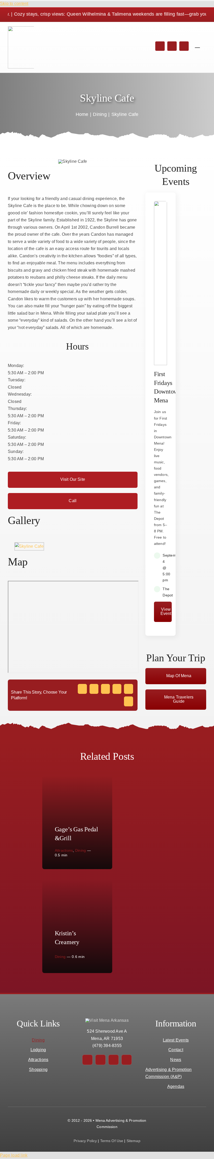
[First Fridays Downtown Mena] (160, 364)
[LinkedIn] (105, 689)
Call (72, 501)
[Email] (128, 701)
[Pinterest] (128, 689)
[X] (94, 689)
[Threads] (117, 689)
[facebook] (160, 46)
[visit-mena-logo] (29, 28)
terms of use (111, 1141)
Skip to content (14, 3)
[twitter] (172, 46)
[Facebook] (82, 689)
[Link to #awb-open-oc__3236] (197, 44)
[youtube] (126, 1060)
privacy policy (85, 1141)
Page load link (13, 1155)
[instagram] (184, 46)
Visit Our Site (72, 479)
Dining (80, 850)
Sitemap (133, 1141)
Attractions (64, 850)
